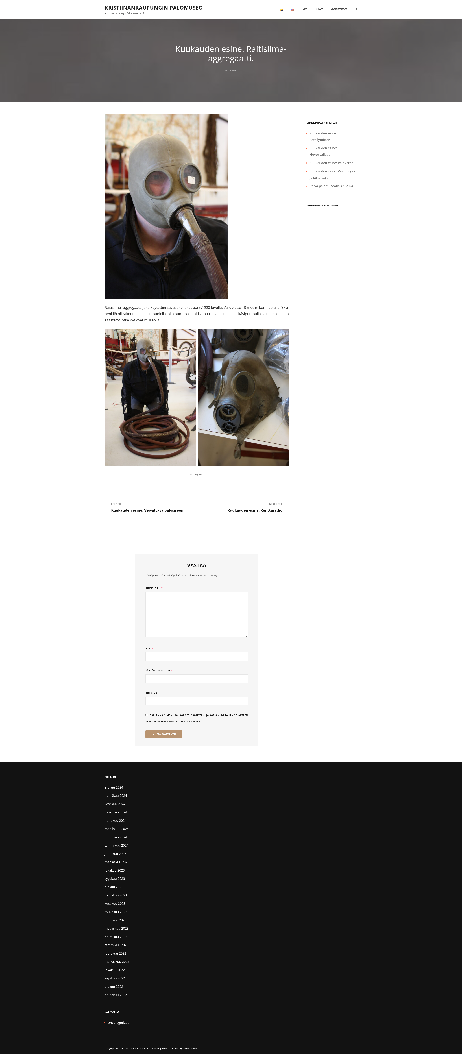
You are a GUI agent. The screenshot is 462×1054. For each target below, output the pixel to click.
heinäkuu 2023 (116, 895)
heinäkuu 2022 (116, 995)
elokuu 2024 (114, 787)
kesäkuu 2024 (115, 804)
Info (304, 9)
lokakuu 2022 (115, 970)
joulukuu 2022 (115, 953)
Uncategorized (196, 474)
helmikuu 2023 (116, 937)
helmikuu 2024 (116, 837)
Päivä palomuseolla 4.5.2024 (331, 186)
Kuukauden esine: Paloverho (332, 163)
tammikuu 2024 (116, 845)
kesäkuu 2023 (115, 903)
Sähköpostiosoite (159, 670)
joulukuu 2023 (115, 854)
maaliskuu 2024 (116, 829)
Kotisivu (151, 692)
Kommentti (154, 587)
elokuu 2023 (114, 887)
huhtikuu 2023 (115, 920)
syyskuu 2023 (115, 878)
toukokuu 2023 (116, 912)
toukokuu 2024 (116, 812)
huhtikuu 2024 (115, 820)
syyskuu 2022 (115, 978)
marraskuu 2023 (117, 862)
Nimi (149, 648)
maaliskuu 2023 (116, 928)
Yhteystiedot (339, 9)
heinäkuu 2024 (116, 795)
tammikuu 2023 (116, 945)
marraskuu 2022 (117, 961)
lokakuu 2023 (115, 870)
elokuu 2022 (114, 986)
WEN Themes (191, 1048)
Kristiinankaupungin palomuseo (154, 7)
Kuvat (319, 9)
